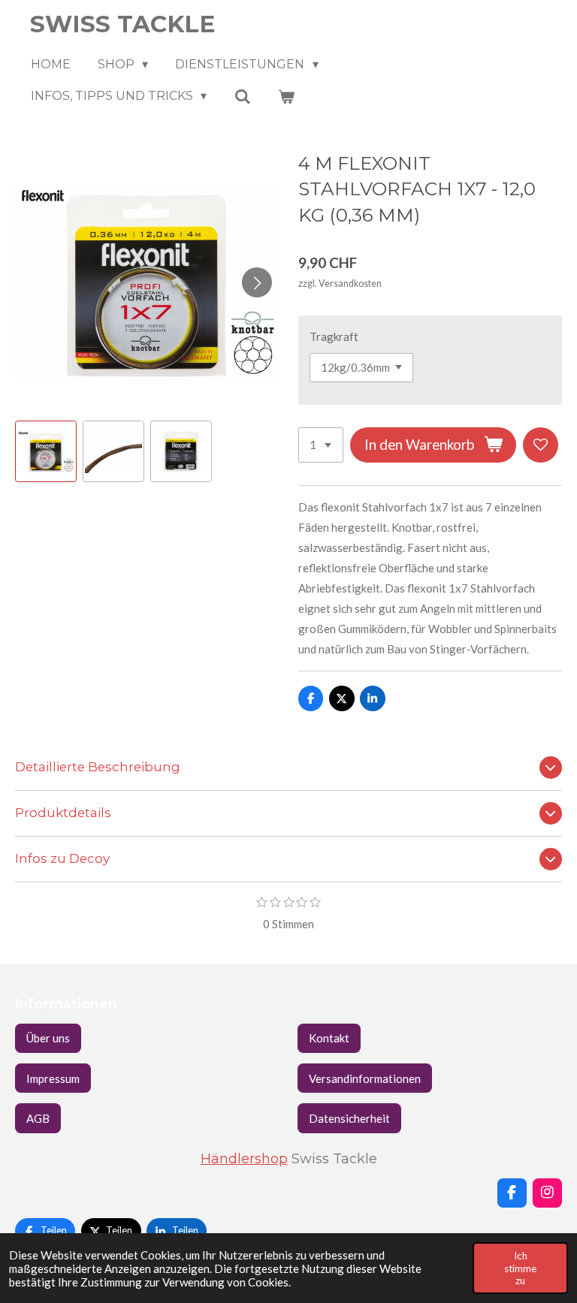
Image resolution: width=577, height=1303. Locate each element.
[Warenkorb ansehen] (286, 96)
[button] (46, 451)
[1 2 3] (320, 445)
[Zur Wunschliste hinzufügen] (540, 445)
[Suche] (242, 96)
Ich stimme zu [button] (520, 1268)
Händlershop (244, 1158)
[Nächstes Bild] (257, 282)
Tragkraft (334, 336)
